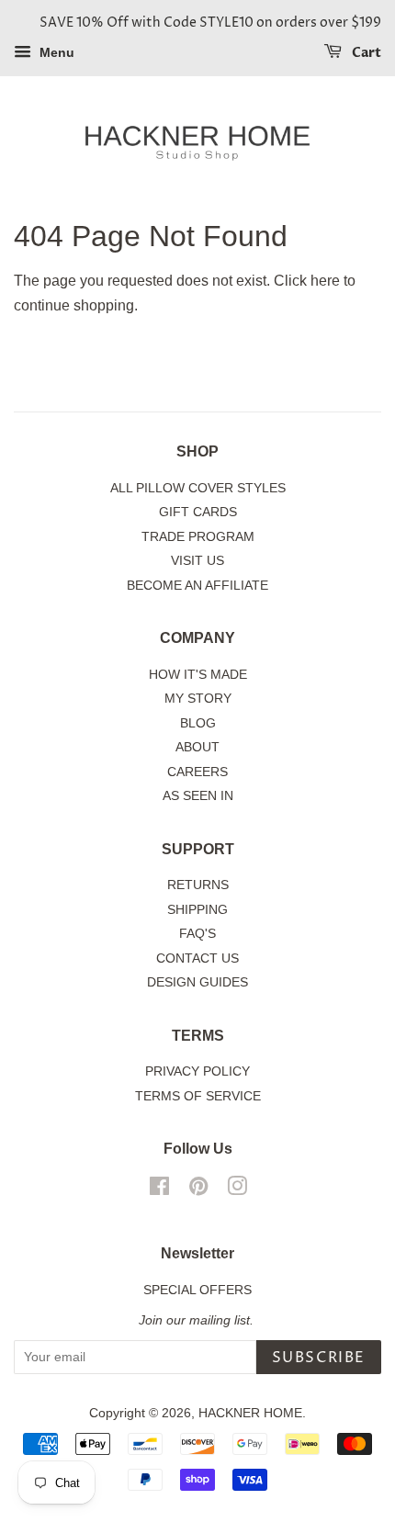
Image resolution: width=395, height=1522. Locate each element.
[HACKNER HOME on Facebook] (159, 1190)
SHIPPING (197, 910)
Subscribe (319, 1357)
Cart (365, 53)
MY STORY (197, 698)
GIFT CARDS (198, 512)
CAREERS (197, 772)
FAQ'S (197, 934)
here (325, 280)
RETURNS (198, 885)
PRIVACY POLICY (197, 1071)
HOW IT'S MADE (198, 675)
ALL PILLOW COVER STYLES (198, 488)
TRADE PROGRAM (197, 537)
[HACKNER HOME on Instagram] (237, 1190)
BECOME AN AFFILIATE (197, 585)
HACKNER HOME (250, 1413)
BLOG (198, 723)
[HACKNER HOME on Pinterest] (198, 1190)
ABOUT (197, 747)
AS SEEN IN (198, 796)
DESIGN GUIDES (197, 982)
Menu (55, 52)
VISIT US (197, 561)
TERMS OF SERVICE (198, 1096)
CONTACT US (197, 958)
